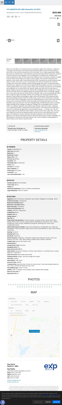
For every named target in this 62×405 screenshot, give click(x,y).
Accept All (56, 402)
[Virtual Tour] (13, 2)
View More (37, 131)
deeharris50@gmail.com (41, 130)
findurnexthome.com (13, 382)
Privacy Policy (45, 395)
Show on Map (35, 331)
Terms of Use (54, 395)
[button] (2, 402)
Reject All (48, 402)
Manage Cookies (38, 402)
